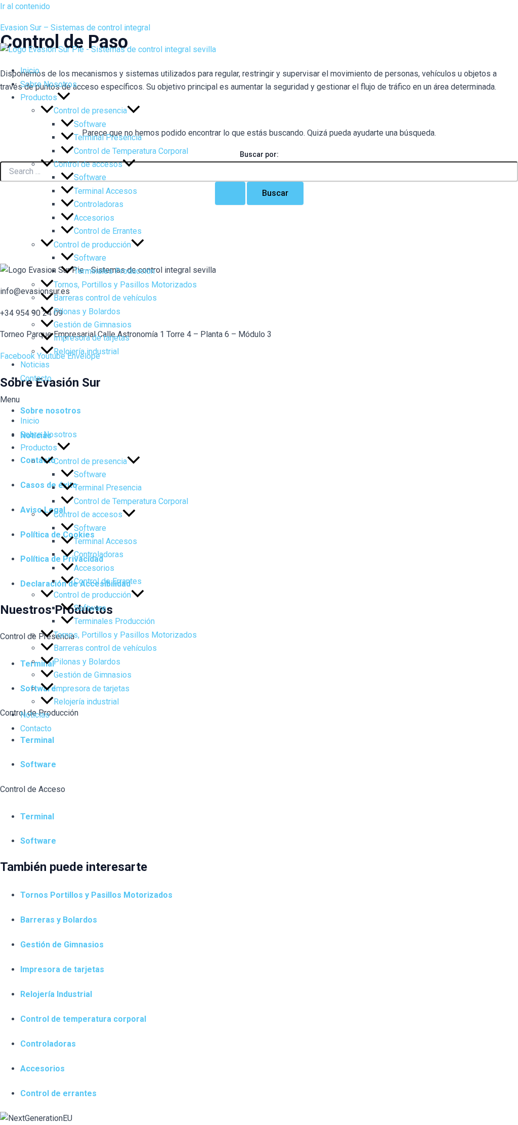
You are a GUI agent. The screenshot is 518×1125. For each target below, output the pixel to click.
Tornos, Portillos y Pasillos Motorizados (125, 284)
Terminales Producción (114, 271)
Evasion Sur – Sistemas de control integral (75, 27)
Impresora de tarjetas (92, 338)
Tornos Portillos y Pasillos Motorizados (96, 895)
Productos (38, 97)
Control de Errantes (108, 231)
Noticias (35, 364)
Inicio (29, 70)
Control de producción (92, 244)
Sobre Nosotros (48, 84)
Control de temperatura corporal (83, 1019)
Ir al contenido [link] (25, 6)
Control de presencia (90, 110)
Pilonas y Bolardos (87, 311)
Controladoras (98, 204)
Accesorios (94, 218)
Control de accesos (88, 164)
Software (90, 124)
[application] (63, 97)
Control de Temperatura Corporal (131, 151)
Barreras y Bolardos (58, 920)
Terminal (37, 816)
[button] (259, 399)
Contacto (36, 378)
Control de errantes (58, 1093)
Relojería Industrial (56, 994)
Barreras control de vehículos (105, 298)
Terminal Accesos (105, 191)
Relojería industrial (86, 351)
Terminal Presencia (108, 137)
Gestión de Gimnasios (93, 324)
